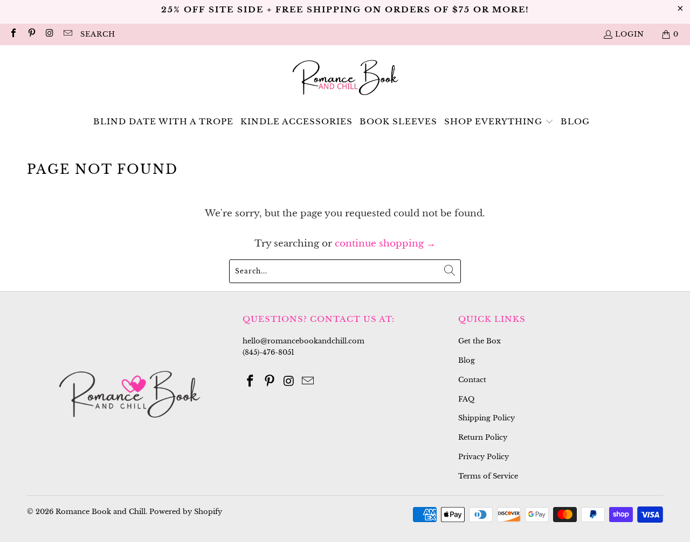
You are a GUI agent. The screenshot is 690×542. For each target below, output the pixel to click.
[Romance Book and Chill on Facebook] (13, 34)
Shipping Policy (486, 418)
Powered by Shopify (185, 511)
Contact (472, 379)
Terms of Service (488, 476)
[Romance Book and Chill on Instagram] (49, 34)
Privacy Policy (483, 456)
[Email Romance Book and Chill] (67, 34)
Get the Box (479, 341)
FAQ (466, 399)
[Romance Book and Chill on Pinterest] (31, 34)
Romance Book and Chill (101, 511)
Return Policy (482, 437)
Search (97, 34)
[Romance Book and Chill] (345, 79)
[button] (499, 122)
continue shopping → (385, 243)
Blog (466, 360)
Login (629, 34)
